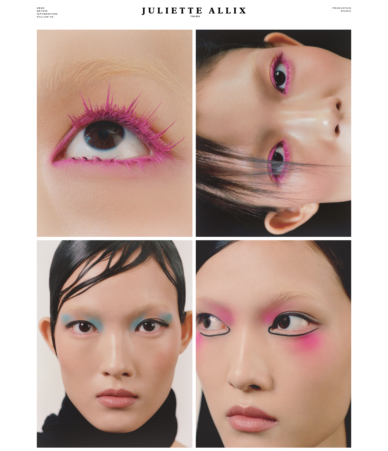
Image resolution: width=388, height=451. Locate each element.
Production (342, 8)
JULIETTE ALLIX (195, 11)
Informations (47, 14)
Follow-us (45, 17)
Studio (346, 11)
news (41, 8)
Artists (42, 11)
